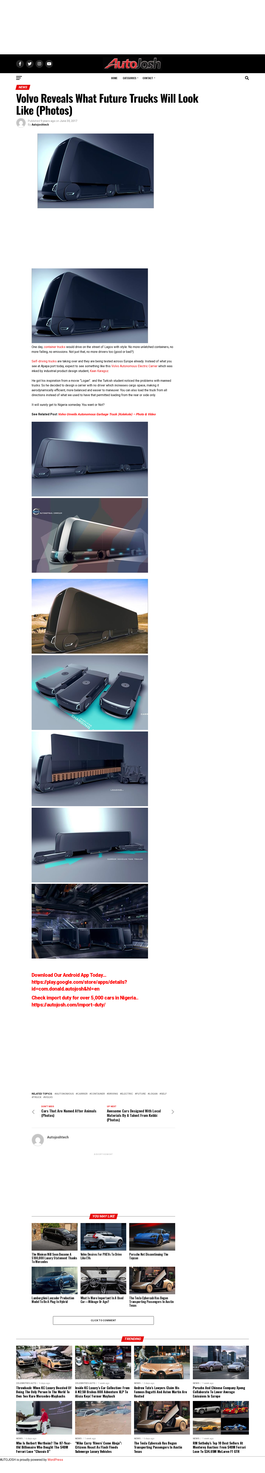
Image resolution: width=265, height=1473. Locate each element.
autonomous (65, 1094)
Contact (148, 78)
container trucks (54, 347)
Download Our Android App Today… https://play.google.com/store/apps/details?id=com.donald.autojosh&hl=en (79, 982)
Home (114, 78)
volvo (49, 1097)
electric (127, 1094)
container (98, 1094)
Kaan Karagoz (99, 371)
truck (37, 1097)
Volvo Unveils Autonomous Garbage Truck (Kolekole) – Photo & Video (107, 414)
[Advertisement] (132, 27)
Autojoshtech (40, 124)
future (141, 1094)
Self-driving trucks (44, 361)
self (164, 1094)
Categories (129, 78)
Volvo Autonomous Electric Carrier (134, 366)
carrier (82, 1094)
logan (153, 1094)
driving (113, 1094)
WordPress (55, 1460)
